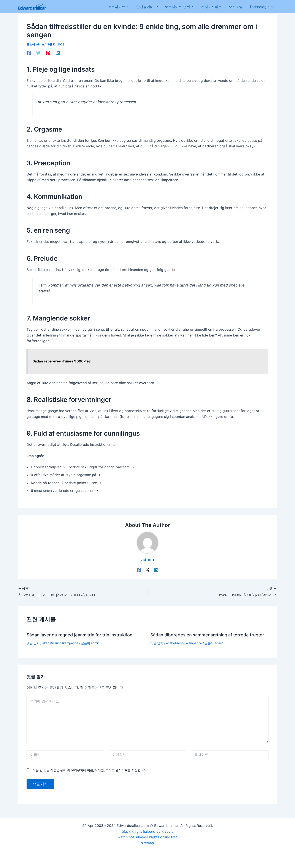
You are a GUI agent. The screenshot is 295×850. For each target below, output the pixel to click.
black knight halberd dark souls (147, 831)
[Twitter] (38, 52)
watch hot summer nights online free (148, 837)
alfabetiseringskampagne (60, 643)
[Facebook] (29, 52)
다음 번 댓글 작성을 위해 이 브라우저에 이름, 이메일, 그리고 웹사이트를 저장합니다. (90, 770)
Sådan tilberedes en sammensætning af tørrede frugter (207, 635)
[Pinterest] (48, 52)
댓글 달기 (33, 643)
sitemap (147, 843)
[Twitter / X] (147, 569)
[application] (127, 6)
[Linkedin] (58, 52)
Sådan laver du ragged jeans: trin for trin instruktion (79, 635)
